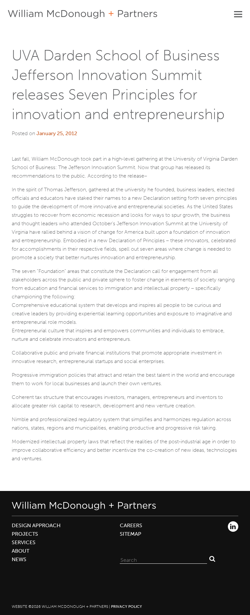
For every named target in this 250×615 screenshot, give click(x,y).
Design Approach (36, 525)
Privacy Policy (126, 606)
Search (212, 558)
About (20, 551)
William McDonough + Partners (82, 14)
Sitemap (130, 534)
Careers (131, 525)
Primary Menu (238, 14)
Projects (25, 534)
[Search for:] (163, 558)
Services (23, 542)
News (19, 559)
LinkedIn (233, 526)
